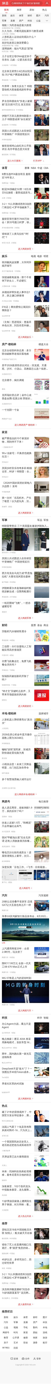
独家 (35, 1337)
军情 (46, 520)
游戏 (45, 1332)
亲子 (6, 1342)
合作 (27, 1358)
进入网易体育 (24, 248)
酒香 (35, 1342)
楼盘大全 (43, 344)
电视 (33, 256)
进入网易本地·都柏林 (25, 794)
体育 (21, 15)
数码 (35, 1327)
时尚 (16, 1332)
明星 (46, 256)
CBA (46, 168)
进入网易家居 (24, 512)
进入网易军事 (24, 617)
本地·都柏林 (9, 713)
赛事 (27, 168)
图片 (38, 15)
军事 (4, 20)
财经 (30, 15)
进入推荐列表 (24, 1304)
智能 (46, 1017)
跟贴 (35, 1332)
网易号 (6, 801)
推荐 (19, 9)
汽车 (47, 15)
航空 (45, 1342)
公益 (38, 20)
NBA (33, 168)
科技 (30, 20)
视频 (16, 1327)
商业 (46, 625)
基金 (39, 625)
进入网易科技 (24, 1098)
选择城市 (43, 713)
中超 (39, 168)
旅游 (45, 1337)
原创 (32, 9)
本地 (45, 1327)
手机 (25, 1327)
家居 (4, 432)
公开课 (16, 1337)
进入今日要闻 (14, 160)
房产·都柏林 (9, 344)
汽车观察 (43, 895)
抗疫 (16, 1347)
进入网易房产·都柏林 (25, 424)
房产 (21, 20)
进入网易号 (24, 888)
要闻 (6, 9)
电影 (39, 256)
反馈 (16, 1358)
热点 (44, 9)
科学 (39, 1017)
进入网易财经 (24, 706)
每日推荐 (43, 801)
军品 (39, 520)
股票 (33, 625)
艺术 (16, 1342)
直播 (12, 20)
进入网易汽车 (24, 1010)
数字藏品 (6, 1347)
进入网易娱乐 (24, 337)
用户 (47, 3)
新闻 (4, 15)
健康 (25, 1337)
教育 (6, 1337)
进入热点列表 (24, 1216)
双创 (25, 1342)
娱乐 (12, 15)
